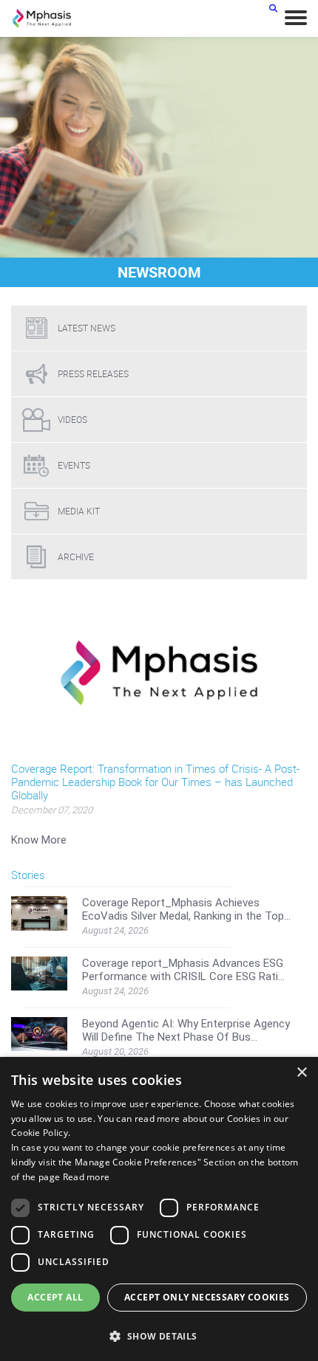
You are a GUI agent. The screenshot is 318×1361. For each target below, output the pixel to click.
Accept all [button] (55, 1297)
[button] (159, 1335)
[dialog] (159, 1209)
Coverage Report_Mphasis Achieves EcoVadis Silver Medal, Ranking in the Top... (186, 909)
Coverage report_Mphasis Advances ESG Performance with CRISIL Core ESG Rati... (183, 970)
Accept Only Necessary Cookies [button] (207, 1297)
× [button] (301, 1072)
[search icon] (273, 7)
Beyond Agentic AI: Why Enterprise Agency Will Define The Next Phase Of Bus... (186, 1030)
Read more (86, 1177)
